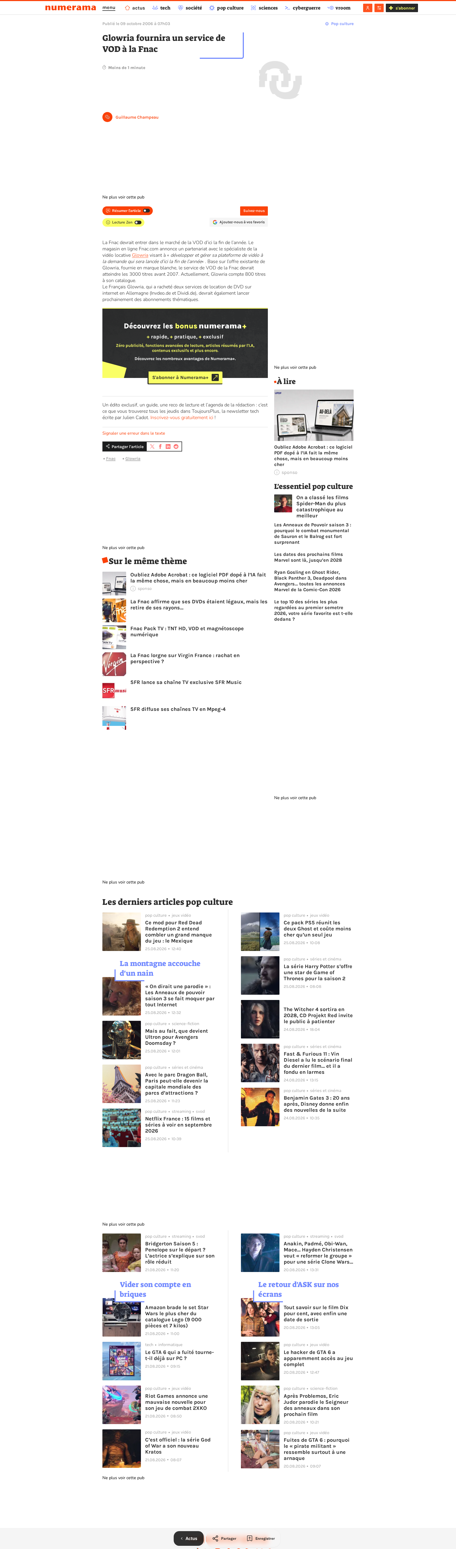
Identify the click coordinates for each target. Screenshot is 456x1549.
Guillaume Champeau (137, 117)
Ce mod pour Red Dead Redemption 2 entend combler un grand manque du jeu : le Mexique (178, 932)
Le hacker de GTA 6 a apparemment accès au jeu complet (318, 1358)
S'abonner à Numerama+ (180, 377)
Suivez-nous (254, 210)
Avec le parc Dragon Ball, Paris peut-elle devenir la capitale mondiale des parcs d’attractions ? (176, 1084)
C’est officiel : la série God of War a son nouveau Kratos (178, 1446)
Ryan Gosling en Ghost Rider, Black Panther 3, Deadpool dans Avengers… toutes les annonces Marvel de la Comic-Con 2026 (310, 581)
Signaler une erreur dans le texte (133, 433)
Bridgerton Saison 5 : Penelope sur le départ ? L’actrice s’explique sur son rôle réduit (180, 1253)
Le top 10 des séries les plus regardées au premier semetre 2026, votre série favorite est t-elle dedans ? (313, 610)
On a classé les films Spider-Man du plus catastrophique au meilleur (322, 506)
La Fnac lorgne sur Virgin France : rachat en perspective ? (185, 658)
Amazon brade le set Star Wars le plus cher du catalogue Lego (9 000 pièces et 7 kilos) (176, 1316)
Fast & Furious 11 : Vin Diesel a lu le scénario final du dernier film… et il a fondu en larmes (318, 1063)
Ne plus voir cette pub (123, 197)
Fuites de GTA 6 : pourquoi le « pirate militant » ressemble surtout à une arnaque (317, 1449)
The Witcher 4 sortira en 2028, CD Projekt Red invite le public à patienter (318, 1015)
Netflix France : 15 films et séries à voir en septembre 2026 (178, 1125)
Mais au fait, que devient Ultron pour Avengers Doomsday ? (176, 1037)
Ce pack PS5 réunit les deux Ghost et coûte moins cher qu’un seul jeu (317, 929)
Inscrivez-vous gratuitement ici (181, 417)
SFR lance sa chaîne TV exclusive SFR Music (186, 682)
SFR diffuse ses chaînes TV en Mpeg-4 (178, 709)
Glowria (140, 255)
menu (108, 7)
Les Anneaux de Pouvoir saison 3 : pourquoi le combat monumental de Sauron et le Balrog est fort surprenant (312, 533)
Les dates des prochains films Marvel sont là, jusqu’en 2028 (308, 557)
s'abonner (405, 8)
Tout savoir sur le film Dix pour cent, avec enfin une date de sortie (316, 1313)
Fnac (111, 458)
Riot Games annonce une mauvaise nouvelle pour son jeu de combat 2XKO (176, 1402)
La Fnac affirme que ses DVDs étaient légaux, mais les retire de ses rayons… (199, 605)
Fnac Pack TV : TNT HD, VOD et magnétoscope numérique (187, 631)
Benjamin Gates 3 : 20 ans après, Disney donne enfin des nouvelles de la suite (317, 1104)
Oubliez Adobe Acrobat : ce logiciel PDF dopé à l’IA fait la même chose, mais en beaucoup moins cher (198, 578)
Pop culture (342, 23)
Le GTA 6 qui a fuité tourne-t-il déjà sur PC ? (179, 1355)
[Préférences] (379, 8)
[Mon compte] (367, 8)
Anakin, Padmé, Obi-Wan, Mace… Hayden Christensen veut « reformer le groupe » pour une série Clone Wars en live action (318, 1253)
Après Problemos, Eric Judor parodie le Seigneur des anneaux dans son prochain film (316, 1405)
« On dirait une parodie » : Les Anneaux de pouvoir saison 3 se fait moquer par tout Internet (180, 995)
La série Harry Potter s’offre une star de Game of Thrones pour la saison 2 (318, 972)
